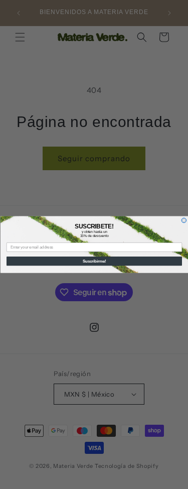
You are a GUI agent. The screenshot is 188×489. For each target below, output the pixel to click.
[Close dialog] (183, 220)
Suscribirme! (94, 261)
